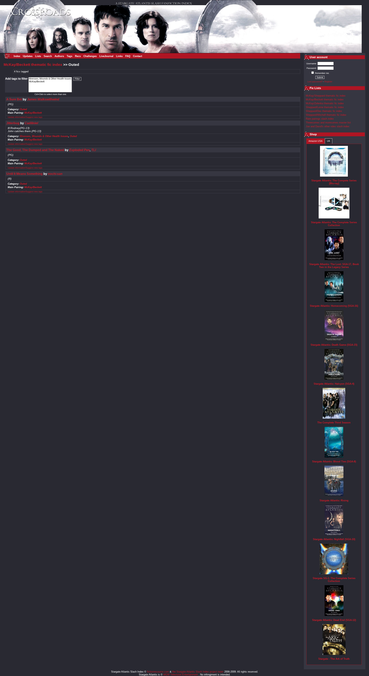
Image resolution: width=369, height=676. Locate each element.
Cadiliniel (31, 123)
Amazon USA (315, 141)
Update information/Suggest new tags (25, 117)
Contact (137, 56)
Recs (78, 56)
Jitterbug (12, 123)
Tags (69, 56)
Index (17, 56)
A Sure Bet (14, 99)
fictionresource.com (158, 671)
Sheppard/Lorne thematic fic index (325, 107)
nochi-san (55, 173)
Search (48, 56)
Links (119, 56)
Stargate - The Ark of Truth (334, 658)
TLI (93, 150)
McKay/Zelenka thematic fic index (325, 103)
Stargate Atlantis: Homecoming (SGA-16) (334, 305)
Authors (59, 56)
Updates (27, 56)
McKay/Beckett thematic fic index (33, 65)
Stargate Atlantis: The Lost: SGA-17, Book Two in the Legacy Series (334, 266)
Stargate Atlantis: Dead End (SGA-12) (334, 620)
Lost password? (315, 81)
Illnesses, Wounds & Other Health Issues (44, 136)
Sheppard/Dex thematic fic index (324, 111)
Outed (23, 109)
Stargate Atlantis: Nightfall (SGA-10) (334, 539)
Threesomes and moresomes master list (328, 122)
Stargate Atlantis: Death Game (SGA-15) (334, 344)
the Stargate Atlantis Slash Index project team (198, 671)
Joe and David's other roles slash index (327, 126)
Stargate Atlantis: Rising (334, 500)
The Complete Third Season (334, 422)
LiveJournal (106, 56)
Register (328, 81)
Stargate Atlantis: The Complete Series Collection (334, 224)
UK (328, 141)
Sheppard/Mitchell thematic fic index (326, 114)
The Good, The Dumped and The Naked (35, 150)
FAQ (127, 56)
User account (318, 57)
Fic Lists (315, 88)
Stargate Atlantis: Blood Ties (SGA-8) (334, 461)
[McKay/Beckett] (50, 81)
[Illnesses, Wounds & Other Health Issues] (50, 78)
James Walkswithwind (43, 99)
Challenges (90, 56)
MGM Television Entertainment (181, 674)
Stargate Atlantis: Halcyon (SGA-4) (334, 383)
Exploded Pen (79, 150)
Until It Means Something (24, 173)
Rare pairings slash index (320, 118)
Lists (38, 56)
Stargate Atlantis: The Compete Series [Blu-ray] (334, 182)
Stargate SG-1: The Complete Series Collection (334, 580)
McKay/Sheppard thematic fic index (326, 95)
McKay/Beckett (33, 112)
